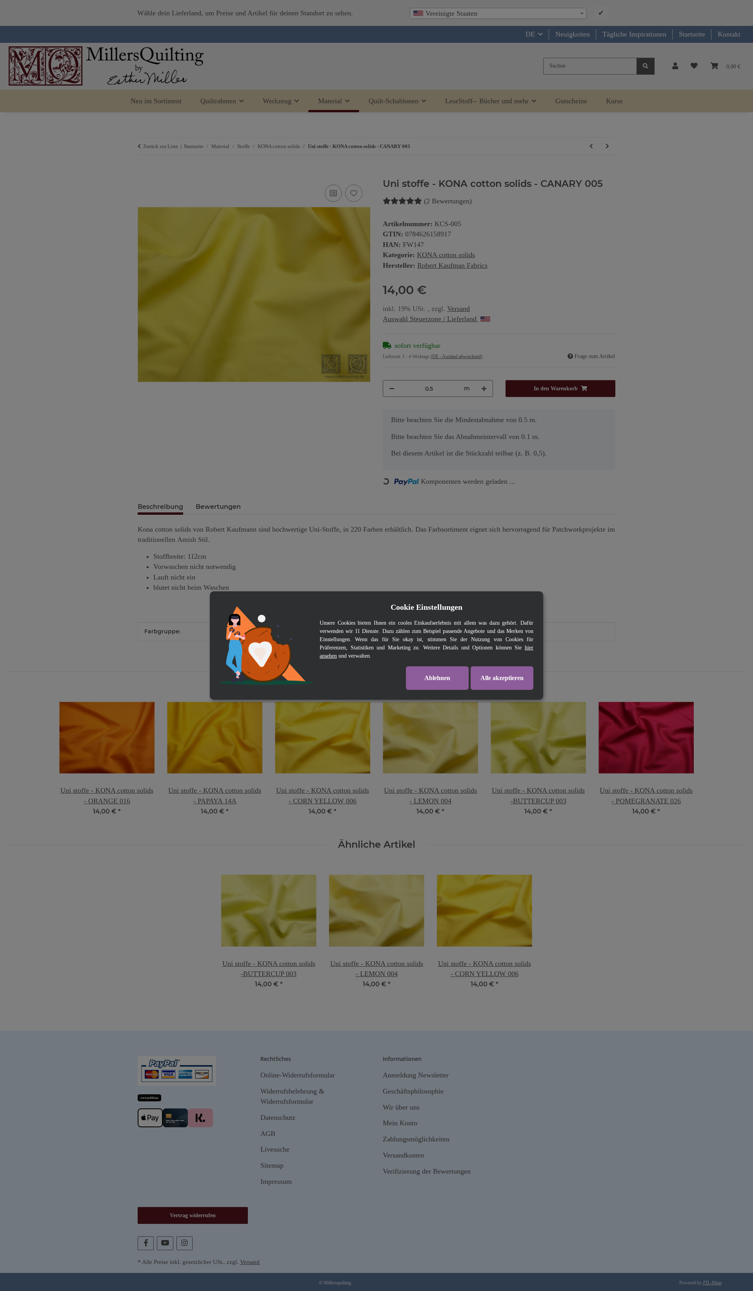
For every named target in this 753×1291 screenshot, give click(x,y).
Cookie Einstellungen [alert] (426, 607)
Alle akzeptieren (502, 678)
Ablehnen (437, 678)
